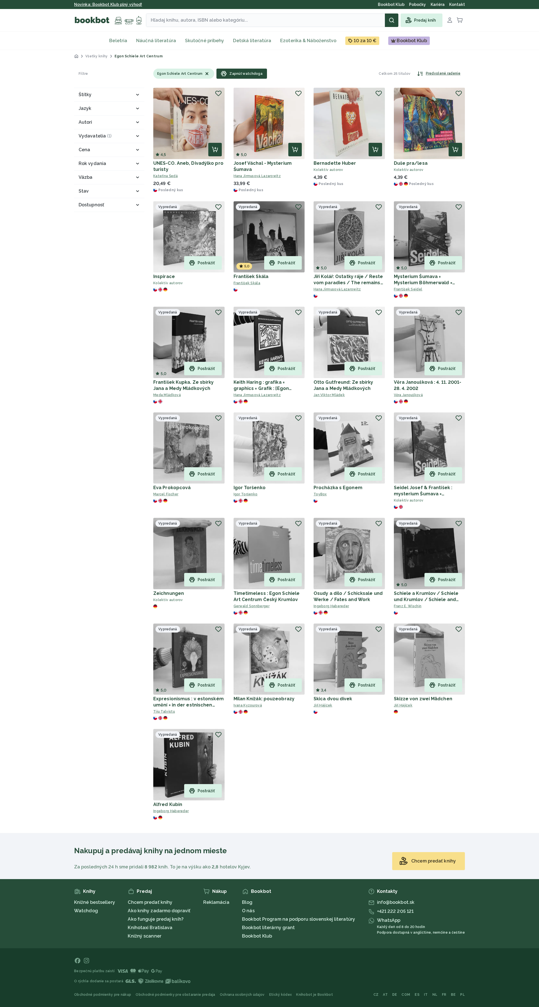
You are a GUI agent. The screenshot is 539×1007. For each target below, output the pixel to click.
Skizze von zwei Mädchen (423, 698)
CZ (376, 995)
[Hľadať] (391, 20)
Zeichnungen (168, 593)
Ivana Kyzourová (248, 705)
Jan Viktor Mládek (329, 395)
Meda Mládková (167, 395)
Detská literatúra (252, 40)
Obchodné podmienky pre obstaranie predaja (175, 995)
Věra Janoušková (408, 395)
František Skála (251, 276)
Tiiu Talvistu (164, 712)
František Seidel (408, 289)
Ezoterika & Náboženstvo (308, 40)
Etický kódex (280, 995)
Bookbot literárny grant (268, 927)
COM (405, 995)
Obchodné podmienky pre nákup (102, 995)
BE (453, 995)
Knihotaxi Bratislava (150, 927)
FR (444, 995)
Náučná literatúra (156, 40)
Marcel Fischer (165, 494)
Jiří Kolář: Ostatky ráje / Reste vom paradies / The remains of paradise (348, 283)
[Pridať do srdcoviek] (218, 93)
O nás (248, 910)
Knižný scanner (144, 936)
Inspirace (164, 276)
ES (417, 995)
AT (385, 995)
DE (394, 995)
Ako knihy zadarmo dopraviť (159, 910)
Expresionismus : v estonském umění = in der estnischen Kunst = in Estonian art (188, 705)
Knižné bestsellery (94, 902)
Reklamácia (216, 902)
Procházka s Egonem (338, 487)
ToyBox (320, 494)
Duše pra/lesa (411, 163)
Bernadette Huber (335, 163)
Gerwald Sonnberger (252, 606)
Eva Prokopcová (172, 487)
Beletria (118, 40)
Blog (247, 902)
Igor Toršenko (250, 487)
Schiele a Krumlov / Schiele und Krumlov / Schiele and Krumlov (426, 599)
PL (462, 995)
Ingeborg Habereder (331, 606)
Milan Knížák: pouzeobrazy (264, 698)
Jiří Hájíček (323, 705)
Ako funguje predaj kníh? (155, 919)
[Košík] (460, 20)
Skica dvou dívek (333, 698)
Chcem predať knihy (150, 902)
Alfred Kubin (167, 804)
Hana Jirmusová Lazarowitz (257, 176)
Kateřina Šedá (165, 176)
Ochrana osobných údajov (242, 995)
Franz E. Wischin (408, 606)
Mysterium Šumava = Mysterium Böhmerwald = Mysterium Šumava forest (424, 283)
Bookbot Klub (257, 936)
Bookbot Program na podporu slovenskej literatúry (298, 919)
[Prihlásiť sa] (450, 20)
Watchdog (86, 910)
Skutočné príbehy (204, 40)
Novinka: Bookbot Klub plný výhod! (108, 4)
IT (426, 995)
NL (435, 995)
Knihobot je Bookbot (314, 995)
